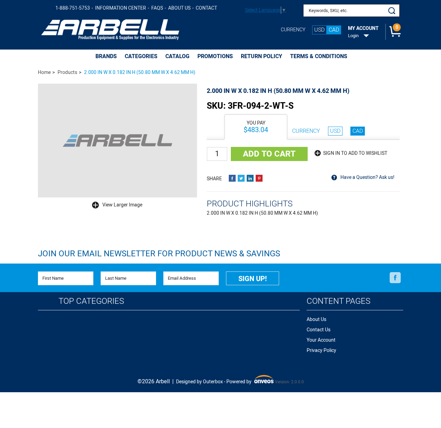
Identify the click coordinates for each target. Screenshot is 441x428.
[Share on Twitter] (241, 178)
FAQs (157, 8)
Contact (206, 8)
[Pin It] (259, 178)
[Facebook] (395, 278)
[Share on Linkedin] (250, 178)
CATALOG (177, 56)
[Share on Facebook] (232, 178)
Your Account (321, 340)
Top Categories (91, 301)
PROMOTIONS (215, 56)
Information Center (120, 8)
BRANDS (106, 56)
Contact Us (318, 329)
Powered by (249, 382)
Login (353, 36)
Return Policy (261, 56)
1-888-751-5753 (72, 8)
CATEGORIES (141, 56)
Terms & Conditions (318, 56)
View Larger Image (122, 204)
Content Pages (338, 301)
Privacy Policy (321, 350)
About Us (179, 8)
